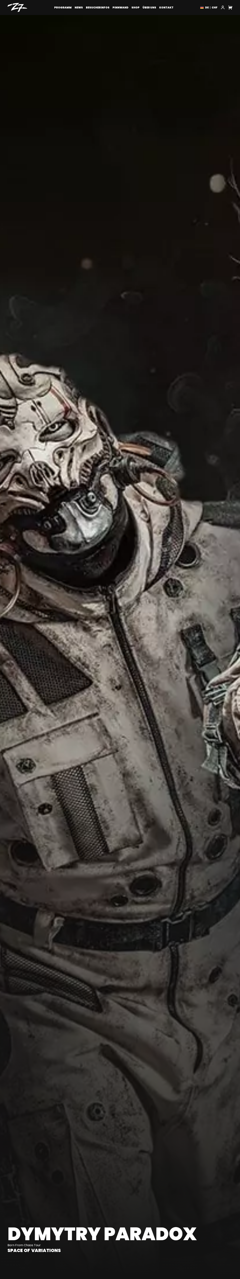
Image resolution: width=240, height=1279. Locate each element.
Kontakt (166, 7)
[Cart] (230, 7)
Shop (135, 7)
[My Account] (222, 7)
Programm (63, 7)
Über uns (149, 7)
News (79, 7)
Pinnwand (120, 7)
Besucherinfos (98, 7)
